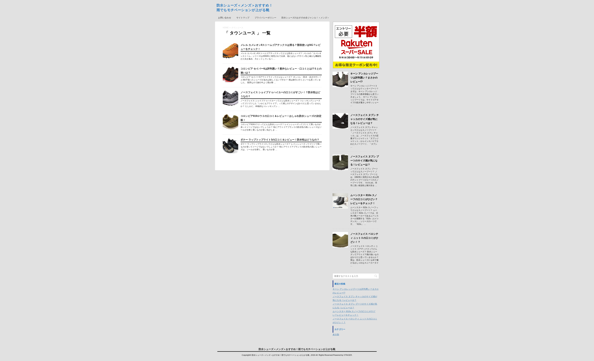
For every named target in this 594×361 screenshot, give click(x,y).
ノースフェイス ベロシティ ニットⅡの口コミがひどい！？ (364, 238)
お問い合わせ (224, 17)
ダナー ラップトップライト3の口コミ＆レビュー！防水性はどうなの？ (280, 139)
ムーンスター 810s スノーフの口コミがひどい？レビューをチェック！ (364, 199)
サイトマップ (242, 17)
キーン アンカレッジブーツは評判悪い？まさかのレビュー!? (364, 77)
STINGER (348, 355)
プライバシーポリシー (265, 17)
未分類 (336, 334)
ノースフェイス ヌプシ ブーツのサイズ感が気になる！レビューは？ (364, 160)
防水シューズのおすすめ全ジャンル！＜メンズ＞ (305, 17)
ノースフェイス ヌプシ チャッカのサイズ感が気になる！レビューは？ (364, 119)
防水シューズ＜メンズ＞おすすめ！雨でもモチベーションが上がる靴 (297, 349)
